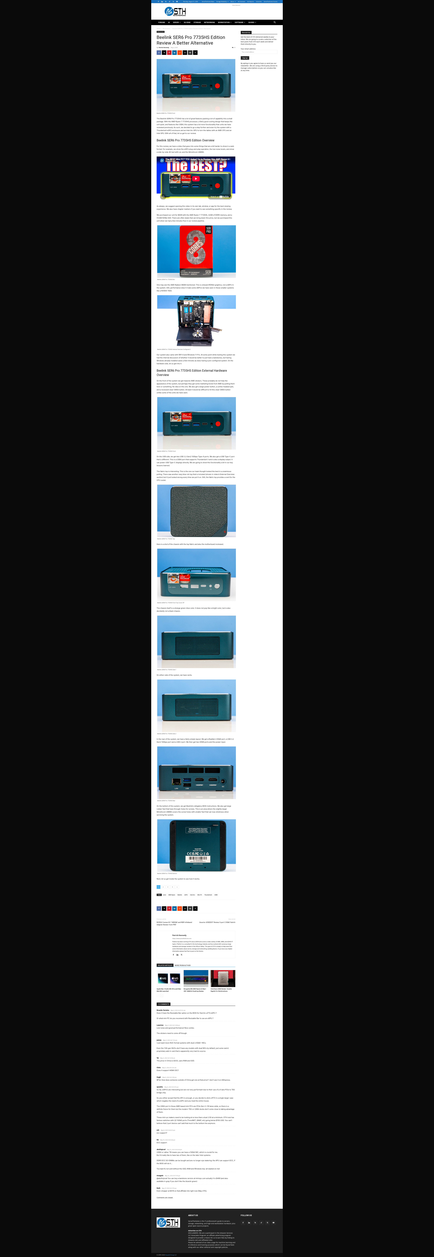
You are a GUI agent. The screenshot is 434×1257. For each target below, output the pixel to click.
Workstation (224, 22)
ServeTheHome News (208, 1)
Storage (197, 22)
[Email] (185, 52)
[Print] (190, 52)
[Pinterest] (169, 52)
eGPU (186, 895)
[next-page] (161, 995)
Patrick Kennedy (164, 47)
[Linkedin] (162, 1)
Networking (209, 22)
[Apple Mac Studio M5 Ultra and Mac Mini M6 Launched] (169, 978)
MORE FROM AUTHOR (183, 965)
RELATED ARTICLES (165, 965)
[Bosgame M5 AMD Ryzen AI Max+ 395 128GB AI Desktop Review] (196, 978)
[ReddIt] (179, 52)
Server (176, 22)
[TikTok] (169, 1)
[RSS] (165, 1)
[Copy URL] (195, 52)
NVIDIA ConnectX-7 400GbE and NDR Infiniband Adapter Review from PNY (174, 923)
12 (234, 47)
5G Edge (187, 22)
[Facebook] (158, 1)
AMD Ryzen (171, 895)
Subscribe (259, 1)
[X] (173, 1)
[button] (274, 22)
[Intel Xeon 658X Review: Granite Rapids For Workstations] (223, 978)
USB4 (215, 895)
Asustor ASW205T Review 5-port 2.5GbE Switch (217, 922)
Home (158, 29)
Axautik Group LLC (171, 1255)
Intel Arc (192, 895)
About (232, 1)
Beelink (180, 895)
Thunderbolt (208, 895)
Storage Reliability (221, 1)
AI (169, 22)
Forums (161, 22)
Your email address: (248, 49)
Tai (158, 1058)
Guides (251, 22)
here (232, 1245)
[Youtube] (177, 1)
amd (164, 895)
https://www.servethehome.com (181, 938)
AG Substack (241, 1)
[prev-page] (158, 995)
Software (239, 22)
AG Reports (250, 1)
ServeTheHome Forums (270, 1)
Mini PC (199, 895)
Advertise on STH (195, 1231)
